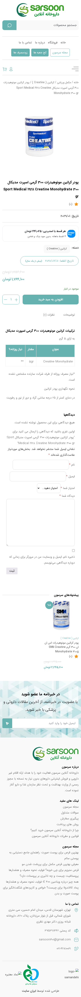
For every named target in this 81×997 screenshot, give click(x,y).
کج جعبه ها (39, 52)
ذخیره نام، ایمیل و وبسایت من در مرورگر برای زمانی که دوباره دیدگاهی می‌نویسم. (42, 560)
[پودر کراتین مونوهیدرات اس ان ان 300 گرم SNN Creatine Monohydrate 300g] (61, 615)
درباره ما (40, 42)
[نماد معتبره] (13, 974)
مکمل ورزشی (64, 82)
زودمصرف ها (20, 52)
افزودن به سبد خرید (50, 299)
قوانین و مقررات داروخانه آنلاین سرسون (55, 836)
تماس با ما (25, 42)
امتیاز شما (68, 488)
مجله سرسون (60, 52)
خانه (63, 42)
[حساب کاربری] (11, 69)
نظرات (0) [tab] (49, 314)
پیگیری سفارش (69, 818)
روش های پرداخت (68, 824)
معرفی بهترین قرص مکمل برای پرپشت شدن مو (50, 864)
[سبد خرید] (4, 69)
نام (72, 464)
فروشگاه (52, 42)
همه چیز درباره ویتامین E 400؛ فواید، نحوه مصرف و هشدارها (42, 881)
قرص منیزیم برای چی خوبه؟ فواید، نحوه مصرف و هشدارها (44, 870)
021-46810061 (64, 948)
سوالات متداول (70, 812)
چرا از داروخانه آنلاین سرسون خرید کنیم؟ (54, 830)
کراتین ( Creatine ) (43, 82)
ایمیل (70, 476)
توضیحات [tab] (69, 314)
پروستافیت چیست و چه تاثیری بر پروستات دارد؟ (49, 876)
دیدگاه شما (67, 496)
